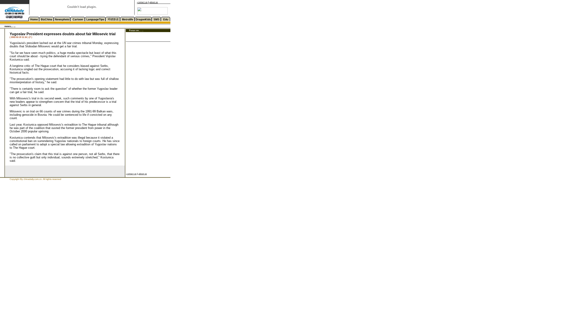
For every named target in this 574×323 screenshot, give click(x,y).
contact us (143, 2)
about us (154, 2)
